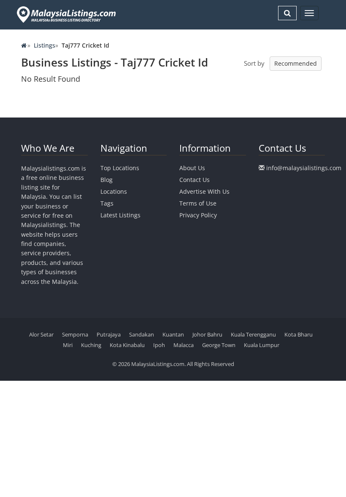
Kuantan (173, 334)
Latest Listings (120, 215)
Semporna (75, 334)
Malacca (183, 345)
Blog (106, 180)
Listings (44, 45)
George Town (218, 345)
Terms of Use (197, 203)
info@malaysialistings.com (303, 168)
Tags (107, 203)
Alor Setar (41, 334)
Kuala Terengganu (253, 334)
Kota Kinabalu (127, 345)
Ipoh (159, 345)
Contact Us (194, 180)
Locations (113, 191)
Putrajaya (109, 334)
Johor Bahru (207, 334)
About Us (192, 168)
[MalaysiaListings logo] (65, 15)
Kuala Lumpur (261, 345)
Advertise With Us (204, 191)
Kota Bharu (298, 334)
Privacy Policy (198, 215)
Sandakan (141, 334)
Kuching (91, 345)
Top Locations (119, 168)
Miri (68, 345)
